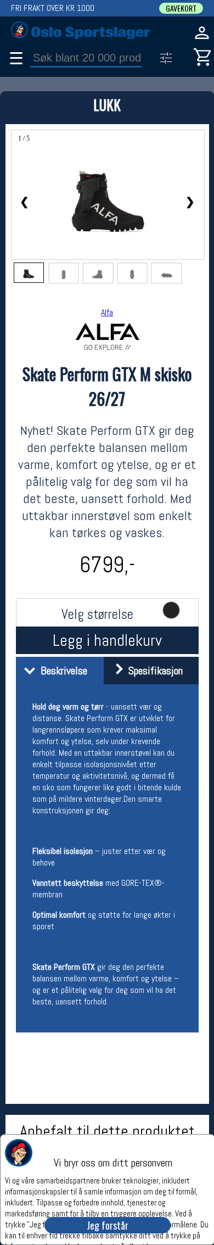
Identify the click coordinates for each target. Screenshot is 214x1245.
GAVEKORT (181, 8)
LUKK (107, 104)
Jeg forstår (107, 1225)
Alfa (107, 312)
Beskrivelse (61, 670)
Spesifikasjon (153, 670)
